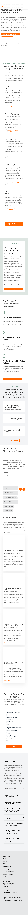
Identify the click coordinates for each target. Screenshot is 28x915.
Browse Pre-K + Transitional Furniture (14, 131)
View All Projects (14, 440)
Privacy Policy (6, 868)
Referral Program (7, 866)
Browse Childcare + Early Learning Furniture (13, 105)
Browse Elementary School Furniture (14, 156)
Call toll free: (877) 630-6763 (14, 0)
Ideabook (5, 861)
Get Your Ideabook (7, 37)
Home (4, 858)
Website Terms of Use (8, 874)
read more (7, 568)
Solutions (5, 860)
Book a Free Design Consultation (11, 34)
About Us (5, 864)
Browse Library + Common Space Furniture (14, 209)
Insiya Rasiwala (9, 665)
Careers (4, 876)
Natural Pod (8, 591)
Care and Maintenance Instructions (11, 873)
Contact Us (5, 890)
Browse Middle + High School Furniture (14, 183)
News (4, 863)
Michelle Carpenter (10, 553)
